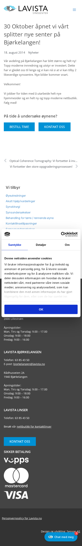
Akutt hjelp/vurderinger (20, 201)
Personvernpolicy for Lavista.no (22, 518)
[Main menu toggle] (74, 10)
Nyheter (33, 52)
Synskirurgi (13, 206)
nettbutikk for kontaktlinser (34, 426)
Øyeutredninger (16, 195)
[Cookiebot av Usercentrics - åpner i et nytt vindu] (61, 234)
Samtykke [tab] (14, 244)
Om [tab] (67, 244)
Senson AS (73, 531)
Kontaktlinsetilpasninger (21, 223)
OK (41, 309)
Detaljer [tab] (41, 244)
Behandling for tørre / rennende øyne (30, 218)
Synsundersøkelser (18, 212)
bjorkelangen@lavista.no (29, 364)
